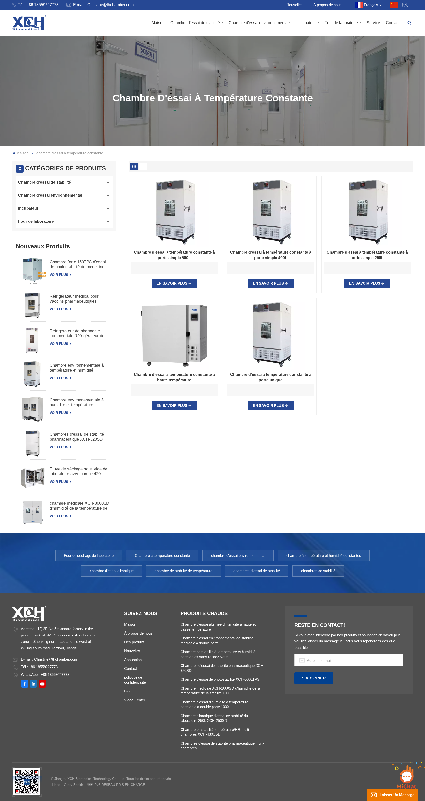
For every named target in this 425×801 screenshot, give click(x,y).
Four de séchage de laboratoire (89, 555)
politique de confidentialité (135, 679)
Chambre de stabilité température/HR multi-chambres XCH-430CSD (215, 731)
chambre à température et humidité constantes (323, 555)
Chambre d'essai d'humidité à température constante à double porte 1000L (214, 704)
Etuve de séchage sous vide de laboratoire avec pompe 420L (78, 471)
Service (373, 23)
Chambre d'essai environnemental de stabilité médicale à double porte (217, 640)
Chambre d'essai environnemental (258, 23)
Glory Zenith (73, 785)
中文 (404, 5)
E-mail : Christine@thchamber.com (103, 5)
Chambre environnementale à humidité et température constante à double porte (77, 402)
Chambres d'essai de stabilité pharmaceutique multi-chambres (222, 745)
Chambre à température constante (162, 555)
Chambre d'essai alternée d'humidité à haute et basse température (218, 626)
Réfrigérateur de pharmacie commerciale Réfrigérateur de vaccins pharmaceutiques (77, 333)
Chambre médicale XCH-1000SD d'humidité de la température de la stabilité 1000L (220, 690)
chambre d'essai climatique (112, 571)
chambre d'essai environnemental (238, 555)
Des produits (134, 642)
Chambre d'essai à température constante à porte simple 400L (270, 255)
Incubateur (306, 23)
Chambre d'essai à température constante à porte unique (270, 377)
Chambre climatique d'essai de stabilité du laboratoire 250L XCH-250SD (214, 718)
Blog (127, 691)
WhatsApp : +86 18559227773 (45, 674)
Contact (392, 23)
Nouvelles (295, 5)
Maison (158, 23)
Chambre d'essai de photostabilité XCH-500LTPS (220, 679)
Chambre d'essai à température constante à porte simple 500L (174, 255)
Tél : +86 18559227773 (38, 5)
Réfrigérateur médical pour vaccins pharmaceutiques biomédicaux (74, 299)
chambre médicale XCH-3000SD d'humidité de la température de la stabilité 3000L (79, 506)
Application (133, 660)
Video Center (134, 700)
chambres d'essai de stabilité (256, 571)
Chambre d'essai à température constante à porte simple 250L (367, 255)
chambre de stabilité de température (183, 571)
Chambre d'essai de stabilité (195, 23)
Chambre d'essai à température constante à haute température (174, 377)
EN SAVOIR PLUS (171, 283)
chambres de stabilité (318, 571)
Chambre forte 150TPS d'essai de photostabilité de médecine (78, 264)
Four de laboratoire (341, 23)
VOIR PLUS (59, 274)
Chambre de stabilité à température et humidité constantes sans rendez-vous (218, 654)
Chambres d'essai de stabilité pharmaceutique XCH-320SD (77, 437)
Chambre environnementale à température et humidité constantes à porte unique (77, 368)
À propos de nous (327, 5)
